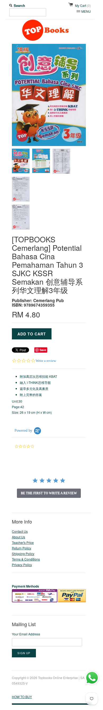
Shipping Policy (23, 553)
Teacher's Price (23, 542)
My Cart (83, 5)
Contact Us (20, 531)
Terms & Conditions (26, 559)
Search (19, 5)
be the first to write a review (49, 493)
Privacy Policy (22, 564)
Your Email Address (26, 634)
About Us (18, 537)
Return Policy (21, 548)
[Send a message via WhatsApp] (92, 678)
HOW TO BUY (22, 696)
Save (43, 350)
